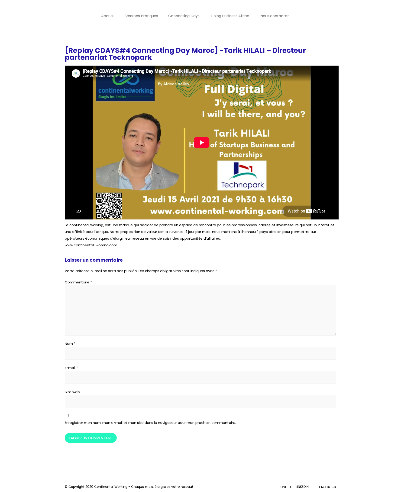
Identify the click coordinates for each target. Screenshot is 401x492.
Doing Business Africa (230, 16)
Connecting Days (184, 16)
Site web (72, 391)
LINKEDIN (302, 486)
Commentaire (78, 282)
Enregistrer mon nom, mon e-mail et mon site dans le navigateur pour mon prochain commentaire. (150, 422)
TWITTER (287, 487)
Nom (70, 343)
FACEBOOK (327, 487)
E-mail (71, 367)
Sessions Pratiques (141, 16)
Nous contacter (274, 16)
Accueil (107, 16)
